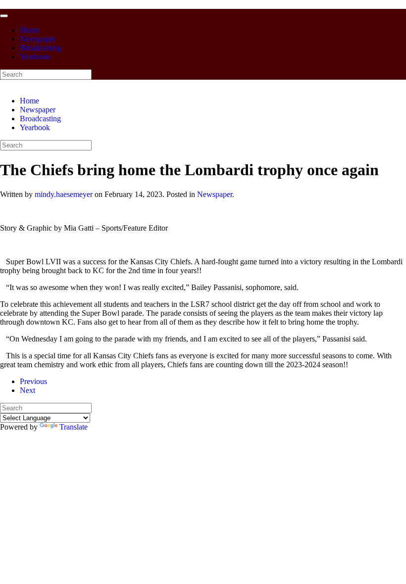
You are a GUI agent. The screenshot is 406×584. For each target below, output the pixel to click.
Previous (33, 381)
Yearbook (35, 56)
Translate (73, 427)
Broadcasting (40, 48)
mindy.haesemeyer (64, 194)
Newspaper (37, 39)
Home (29, 30)
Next (27, 390)
